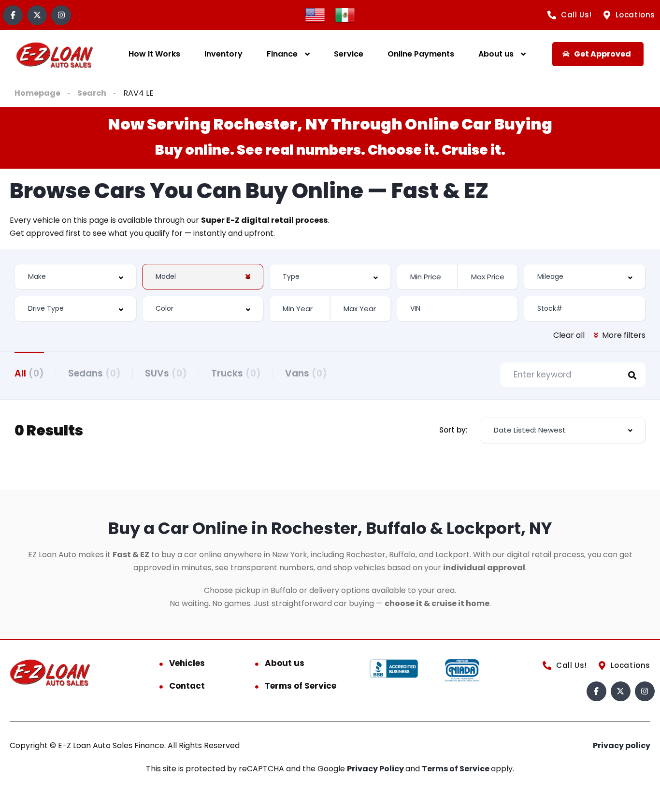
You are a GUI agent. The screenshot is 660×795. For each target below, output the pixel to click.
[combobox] (75, 276)
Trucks (236, 373)
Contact (187, 686)
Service (348, 53)
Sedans (94, 373)
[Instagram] (61, 15)
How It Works (154, 53)
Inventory (223, 53)
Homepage (37, 93)
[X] (37, 15)
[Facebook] (13, 15)
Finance (282, 53)
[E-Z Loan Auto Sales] (55, 54)
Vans (306, 373)
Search (91, 93)
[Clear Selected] (248, 276)
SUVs (166, 373)
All (29, 373)
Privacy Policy (376, 768)
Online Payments (420, 53)
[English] (315, 14)
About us (496, 53)
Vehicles (187, 663)
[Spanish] (345, 14)
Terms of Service (300, 686)
